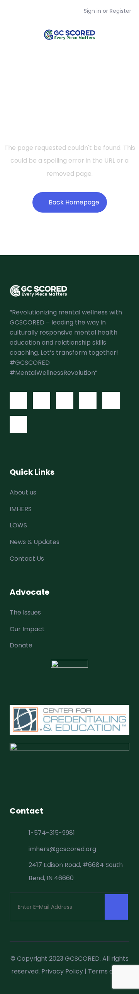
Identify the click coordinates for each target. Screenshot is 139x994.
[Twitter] (41, 400)
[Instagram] (64, 400)
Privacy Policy (62, 971)
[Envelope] (111, 400)
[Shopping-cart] (18, 424)
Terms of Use (108, 971)
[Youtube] (88, 400)
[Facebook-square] (18, 400)
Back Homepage (74, 202)
